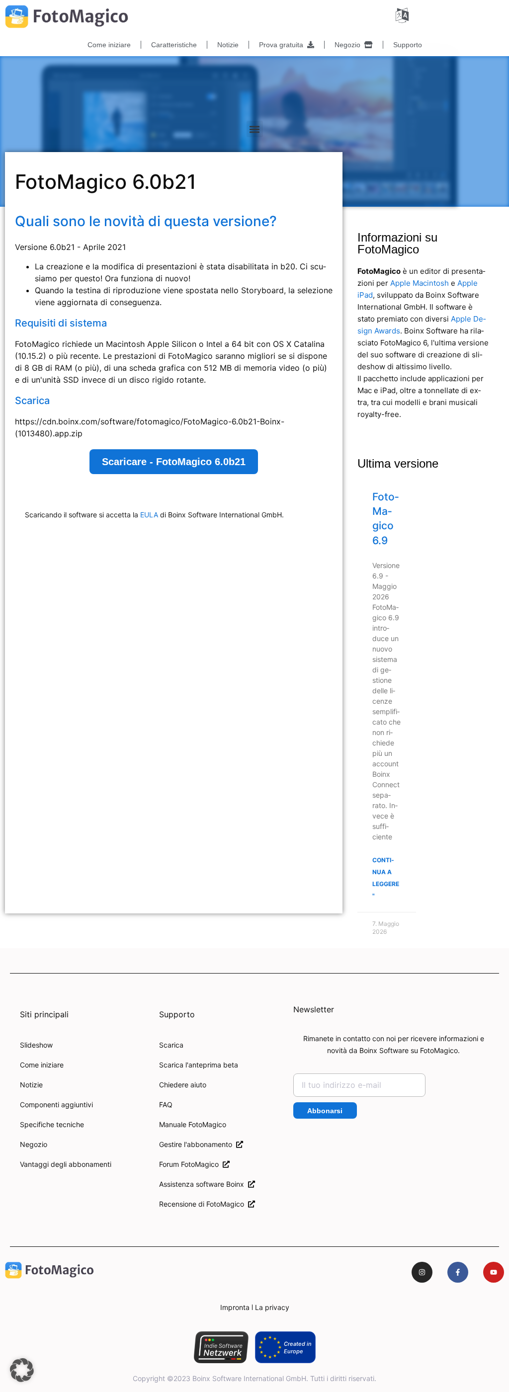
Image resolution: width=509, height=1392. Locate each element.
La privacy (272, 1307)
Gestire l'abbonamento (197, 1144)
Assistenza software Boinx (203, 1184)
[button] (255, 129)
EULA (149, 514)
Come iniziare (109, 45)
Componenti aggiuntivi (56, 1104)
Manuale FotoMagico (192, 1124)
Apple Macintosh (419, 283)
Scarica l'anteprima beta (198, 1065)
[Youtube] (493, 1272)
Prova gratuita (283, 45)
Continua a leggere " (385, 878)
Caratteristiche (174, 45)
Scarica (171, 1045)
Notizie (228, 45)
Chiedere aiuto (182, 1084)
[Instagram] (422, 1272)
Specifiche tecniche (52, 1124)
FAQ (165, 1104)
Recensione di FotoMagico (203, 1204)
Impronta (235, 1307)
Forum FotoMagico (191, 1164)
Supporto (407, 45)
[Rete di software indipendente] (221, 1347)
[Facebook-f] (457, 1272)
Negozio (349, 45)
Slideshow (36, 1045)
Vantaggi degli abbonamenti (65, 1164)
